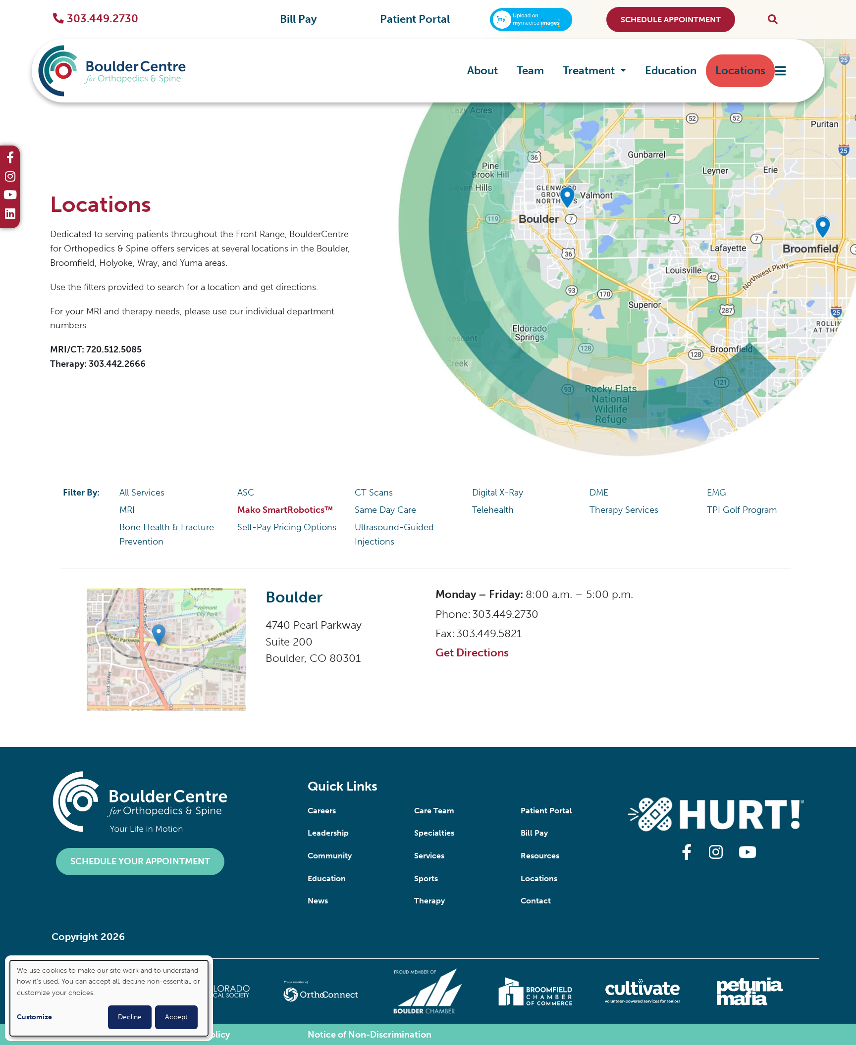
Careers (322, 810)
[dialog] (109, 998)
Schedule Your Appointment (140, 861)
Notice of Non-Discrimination (369, 1034)
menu (780, 71)
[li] (10, 214)
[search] (773, 19)
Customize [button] (34, 1017)
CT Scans (374, 492)
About (482, 70)
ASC (245, 492)
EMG (716, 492)
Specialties (434, 833)
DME (598, 492)
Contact (536, 900)
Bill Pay (298, 19)
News (318, 900)
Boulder (294, 597)
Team (530, 70)
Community (330, 855)
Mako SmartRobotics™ (285, 509)
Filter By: (81, 492)
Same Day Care (385, 509)
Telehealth (493, 509)
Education (670, 70)
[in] (10, 177)
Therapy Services (623, 509)
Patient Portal (415, 19)
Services (429, 855)
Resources (540, 855)
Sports (426, 878)
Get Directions (472, 652)
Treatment (590, 70)
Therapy (429, 900)
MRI (127, 509)
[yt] (10, 196)
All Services (141, 492)
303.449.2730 (102, 18)
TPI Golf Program (742, 509)
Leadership (328, 833)
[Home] (127, 70)
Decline (130, 1017)
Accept (176, 1017)
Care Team (434, 810)
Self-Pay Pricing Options (286, 527)
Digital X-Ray (497, 492)
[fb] (10, 158)
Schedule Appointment (671, 19)
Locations (740, 70)
